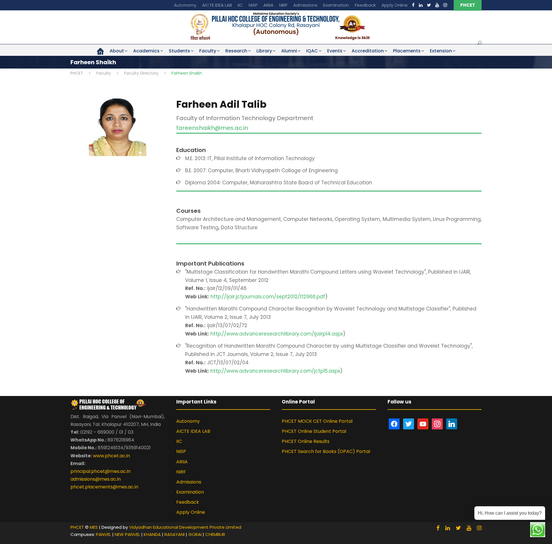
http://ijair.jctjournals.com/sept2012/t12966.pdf (267, 296)
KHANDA (152, 534)
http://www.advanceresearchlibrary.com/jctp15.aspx (275, 370)
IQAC (312, 51)
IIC (240, 5)
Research (236, 51)
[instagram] (445, 5)
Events (334, 51)
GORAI (195, 534)
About (117, 51)
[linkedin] (421, 5)
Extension (441, 51)
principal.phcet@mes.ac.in (100, 471)
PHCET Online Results (305, 441)
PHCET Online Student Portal (314, 431)
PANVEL (103, 534)
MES (94, 527)
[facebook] (413, 5)
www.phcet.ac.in (111, 455)
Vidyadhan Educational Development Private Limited (185, 527)
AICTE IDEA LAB (217, 5)
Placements (407, 51)
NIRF (283, 5)
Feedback (365, 5)
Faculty (207, 51)
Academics (146, 51)
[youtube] (437, 5)
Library (264, 51)
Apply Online (395, 5)
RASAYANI (174, 534)
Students (179, 51)
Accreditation (368, 51)
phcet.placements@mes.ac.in (104, 487)
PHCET (467, 5)
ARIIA (268, 5)
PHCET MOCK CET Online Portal (317, 421)
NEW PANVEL (127, 534)
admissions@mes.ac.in (95, 479)
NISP (253, 5)
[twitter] (429, 5)
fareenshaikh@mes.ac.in (212, 128)
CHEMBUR (215, 534)
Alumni (289, 51)
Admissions (305, 5)
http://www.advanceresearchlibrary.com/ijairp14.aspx (276, 333)
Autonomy (185, 5)
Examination (336, 5)
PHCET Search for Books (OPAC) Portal (326, 451)
